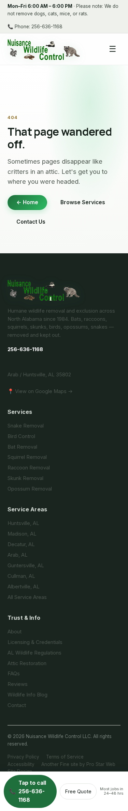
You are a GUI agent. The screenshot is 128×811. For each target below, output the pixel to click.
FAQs (14, 674)
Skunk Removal (25, 478)
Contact (17, 705)
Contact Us (30, 222)
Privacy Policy (23, 757)
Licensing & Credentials (35, 642)
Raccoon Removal (29, 468)
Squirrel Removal (27, 457)
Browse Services (82, 202)
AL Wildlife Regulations (34, 653)
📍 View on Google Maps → (40, 391)
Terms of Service (65, 757)
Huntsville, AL (23, 523)
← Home (27, 202)
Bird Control (21, 436)
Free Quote (78, 791)
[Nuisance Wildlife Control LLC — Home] (44, 49)
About (15, 632)
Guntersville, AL (26, 565)
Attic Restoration (27, 663)
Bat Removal (22, 447)
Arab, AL (18, 555)
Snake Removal (26, 426)
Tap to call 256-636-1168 (27, 791)
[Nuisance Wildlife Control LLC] (64, 289)
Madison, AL (22, 534)
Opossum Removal (30, 489)
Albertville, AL (24, 587)
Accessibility (21, 764)
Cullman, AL (21, 576)
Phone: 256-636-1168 (35, 26)
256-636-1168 (25, 349)
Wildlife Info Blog (27, 695)
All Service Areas (27, 597)
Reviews (18, 684)
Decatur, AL (21, 544)
